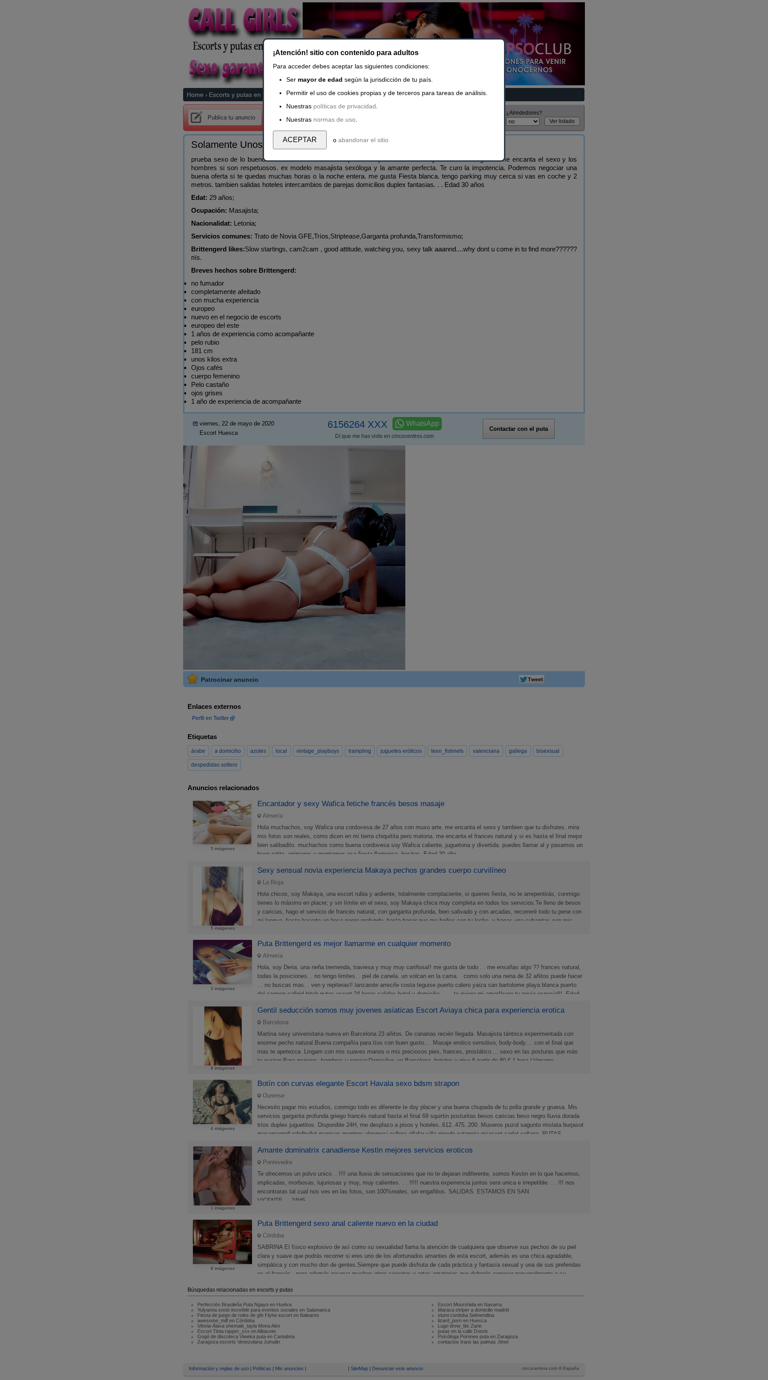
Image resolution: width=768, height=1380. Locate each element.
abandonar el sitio (363, 139)
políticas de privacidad (344, 106)
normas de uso (334, 119)
